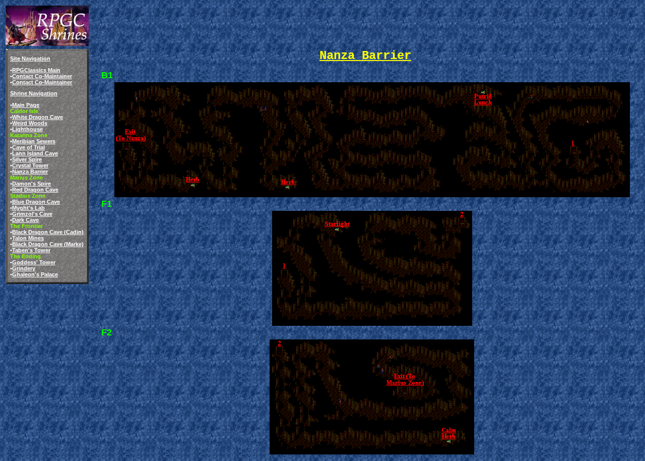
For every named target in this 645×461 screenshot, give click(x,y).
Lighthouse (27, 129)
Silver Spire (27, 159)
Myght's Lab (28, 208)
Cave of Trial (28, 147)
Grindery (23, 268)
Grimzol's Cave (32, 214)
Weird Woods (29, 123)
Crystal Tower (30, 165)
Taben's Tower (31, 250)
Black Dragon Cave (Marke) (48, 244)
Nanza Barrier (30, 171)
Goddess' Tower (33, 262)
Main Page (25, 105)
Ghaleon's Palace (35, 274)
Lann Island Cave (35, 153)
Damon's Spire (31, 184)
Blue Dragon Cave (36, 202)
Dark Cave (25, 220)
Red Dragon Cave (35, 190)
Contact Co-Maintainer (42, 76)
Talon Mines (28, 238)
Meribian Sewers (33, 141)
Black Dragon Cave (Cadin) (48, 232)
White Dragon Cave (37, 117)
